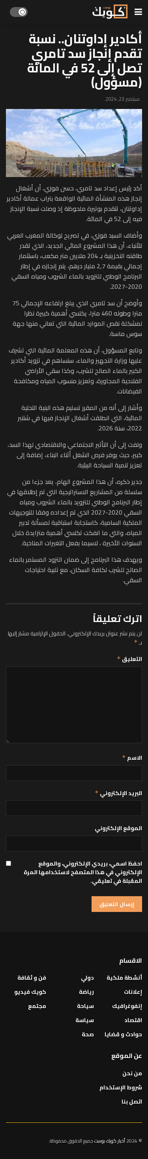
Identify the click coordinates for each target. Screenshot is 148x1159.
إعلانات (133, 992)
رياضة (86, 992)
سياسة (84, 1020)
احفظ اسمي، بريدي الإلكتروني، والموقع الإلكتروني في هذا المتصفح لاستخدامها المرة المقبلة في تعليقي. (83, 872)
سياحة (85, 1006)
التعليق (129, 659)
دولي (87, 978)
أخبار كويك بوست (110, 1140)
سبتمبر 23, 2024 (122, 98)
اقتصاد (133, 1020)
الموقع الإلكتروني (118, 828)
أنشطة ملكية (124, 978)
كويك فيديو (30, 992)
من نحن (132, 1073)
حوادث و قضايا (123, 1034)
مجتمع (37, 1006)
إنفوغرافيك (127, 1006)
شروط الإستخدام (120, 1087)
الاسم (132, 757)
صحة (88, 1034)
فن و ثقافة (31, 978)
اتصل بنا (132, 1101)
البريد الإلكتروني (118, 793)
